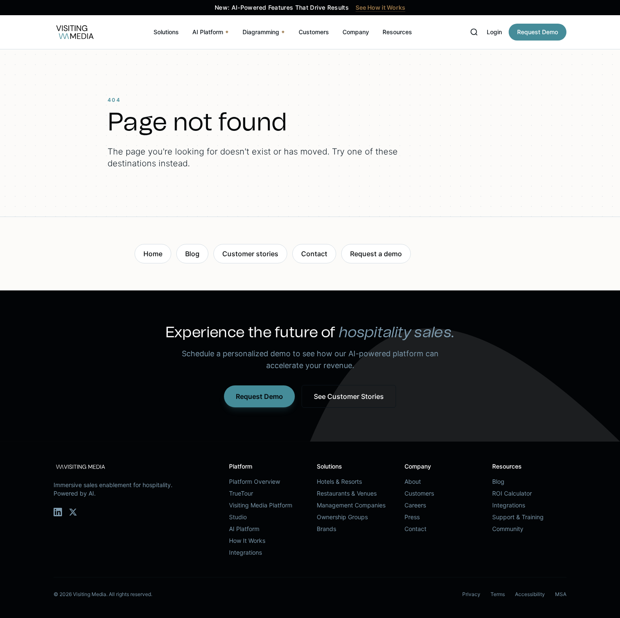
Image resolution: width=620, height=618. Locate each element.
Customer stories (250, 253)
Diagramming (264, 31)
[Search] (474, 32)
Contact (314, 253)
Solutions (166, 31)
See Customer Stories (349, 396)
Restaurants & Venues (347, 493)
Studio (238, 516)
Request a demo (376, 253)
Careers (415, 505)
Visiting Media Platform (260, 505)
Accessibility (530, 594)
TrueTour (241, 493)
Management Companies (351, 505)
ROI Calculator (512, 493)
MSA (560, 594)
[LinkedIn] (58, 512)
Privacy (471, 594)
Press (412, 516)
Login (494, 31)
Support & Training (518, 516)
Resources (397, 31)
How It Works (247, 540)
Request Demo (537, 31)
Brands (326, 528)
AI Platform (210, 31)
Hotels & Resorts (339, 481)
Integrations (245, 552)
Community (507, 528)
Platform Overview (254, 481)
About (412, 481)
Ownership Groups (342, 516)
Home (152, 253)
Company (355, 31)
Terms (498, 594)
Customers (314, 31)
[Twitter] (73, 512)
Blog (192, 253)
